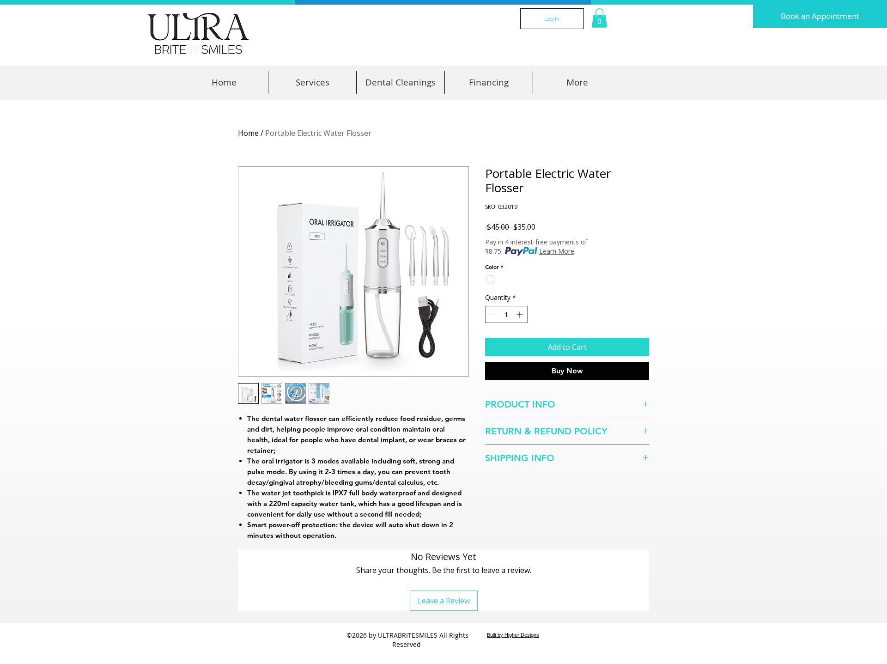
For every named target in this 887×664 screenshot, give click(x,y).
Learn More (556, 251)
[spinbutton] (506, 314)
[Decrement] (492, 314)
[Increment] (520, 314)
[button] (599, 18)
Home (248, 133)
